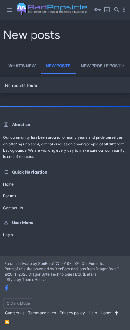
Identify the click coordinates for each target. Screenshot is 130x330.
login (8, 234)
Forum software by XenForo (54, 263)
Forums (9, 195)
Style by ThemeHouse (26, 279)
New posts (58, 65)
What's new (22, 65)
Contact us (13, 207)
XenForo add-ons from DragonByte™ (87, 268)
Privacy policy (72, 312)
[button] (9, 10)
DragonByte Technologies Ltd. (55, 274)
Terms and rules (42, 312)
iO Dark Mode (18, 303)
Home (8, 184)
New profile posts (102, 65)
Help (93, 312)
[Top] (116, 313)
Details (90, 274)
